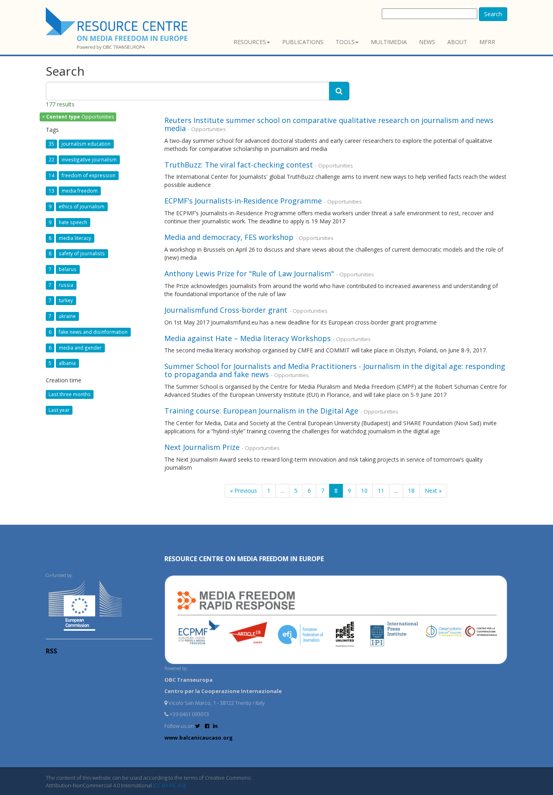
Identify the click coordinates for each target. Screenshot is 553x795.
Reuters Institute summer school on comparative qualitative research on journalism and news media (328, 124)
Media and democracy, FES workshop (229, 237)
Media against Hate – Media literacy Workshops (247, 338)
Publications (302, 42)
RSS (51, 651)
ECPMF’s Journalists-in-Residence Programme (243, 201)
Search (493, 14)
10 (364, 490)
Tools (345, 42)
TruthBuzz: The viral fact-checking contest (238, 165)
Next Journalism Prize (202, 447)
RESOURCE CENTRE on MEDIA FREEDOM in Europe (244, 558)
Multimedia (389, 42)
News (427, 42)
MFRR (487, 42)
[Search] (339, 91)
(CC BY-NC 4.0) (169, 785)
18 (411, 490)
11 (381, 490)
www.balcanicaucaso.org (198, 737)
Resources (250, 42)
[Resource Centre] (118, 28)
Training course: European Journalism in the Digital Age (261, 411)
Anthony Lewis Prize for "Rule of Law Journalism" (249, 273)
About (457, 42)
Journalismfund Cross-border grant (225, 310)
